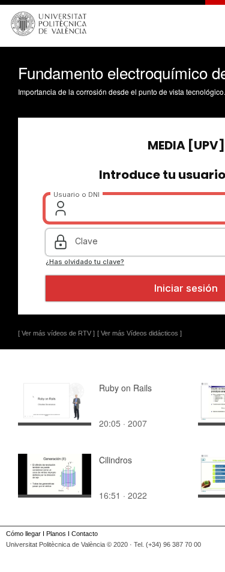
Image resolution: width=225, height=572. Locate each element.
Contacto (84, 533)
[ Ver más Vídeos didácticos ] (139, 333)
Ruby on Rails (125, 388)
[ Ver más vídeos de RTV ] (56, 333)
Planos (56, 533)
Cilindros (115, 460)
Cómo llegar (23, 533)
